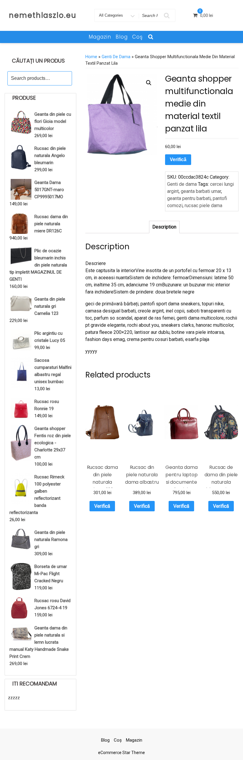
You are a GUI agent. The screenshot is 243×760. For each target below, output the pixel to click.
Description (164, 227)
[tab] (164, 227)
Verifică (178, 159)
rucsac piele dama (203, 205)
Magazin (100, 36)
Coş (137, 36)
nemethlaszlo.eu (42, 15)
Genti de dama (116, 56)
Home (91, 56)
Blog (122, 36)
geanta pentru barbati (189, 198)
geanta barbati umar (201, 191)
